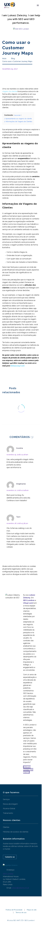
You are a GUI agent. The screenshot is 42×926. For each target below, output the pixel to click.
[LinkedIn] (16, 376)
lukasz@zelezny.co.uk (20, 888)
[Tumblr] (13, 376)
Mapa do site (31, 910)
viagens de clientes (9, 91)
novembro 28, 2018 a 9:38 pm (17, 523)
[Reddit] (20, 376)
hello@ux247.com (18, 366)
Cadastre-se (10, 857)
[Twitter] (7, 376)
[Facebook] (4, 376)
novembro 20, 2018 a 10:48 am (18, 490)
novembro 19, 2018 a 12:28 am (17, 454)
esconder (18, 115)
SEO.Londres (8, 874)
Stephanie (21, 484)
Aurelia (19, 448)
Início (22, 9)
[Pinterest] (10, 376)
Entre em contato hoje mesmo (28, 769)
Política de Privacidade (14, 910)
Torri (18, 517)
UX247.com (28, 603)
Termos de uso (21, 912)
